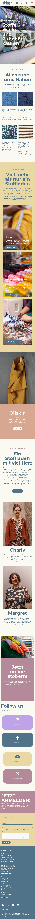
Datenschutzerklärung (21, 829)
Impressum (4, 881)
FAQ (2, 854)
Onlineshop (21, 87)
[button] (16, 3)
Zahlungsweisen (6, 890)
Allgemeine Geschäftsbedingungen (8, 879)
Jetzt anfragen (11, 247)
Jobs (2, 883)
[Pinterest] (18, 905)
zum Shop (10, 294)
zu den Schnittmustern (14, 341)
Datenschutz (5, 877)
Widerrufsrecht (6, 885)
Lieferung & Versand (7, 859)
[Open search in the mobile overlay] (22, 3)
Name (4, 823)
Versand (8, 117)
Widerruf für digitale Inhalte (7, 887)
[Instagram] (8, 905)
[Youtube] (13, 905)
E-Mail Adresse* (7, 817)
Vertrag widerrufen (7, 857)
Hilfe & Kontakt (6, 855)
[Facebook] (3, 905)
